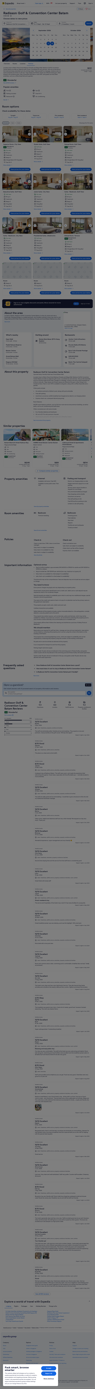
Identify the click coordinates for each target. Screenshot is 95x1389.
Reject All (48, 1373)
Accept (48, 1368)
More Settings (49, 1379)
